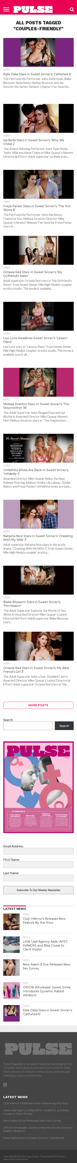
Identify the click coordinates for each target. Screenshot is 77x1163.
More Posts (38, 705)
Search (8, 720)
